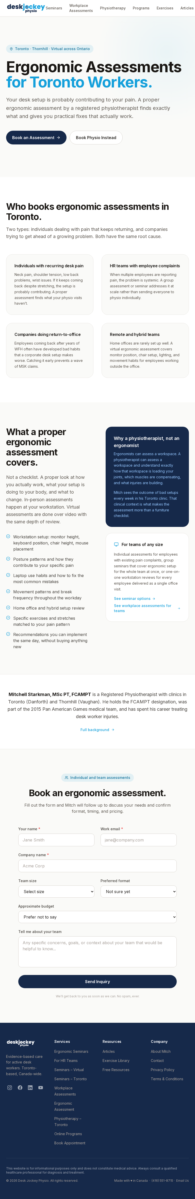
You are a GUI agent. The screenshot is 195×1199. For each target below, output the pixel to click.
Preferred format (115, 881)
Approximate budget (36, 906)
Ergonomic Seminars (71, 1051)
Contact (157, 1060)
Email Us (182, 1180)
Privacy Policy (162, 1070)
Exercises (165, 8)
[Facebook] (20, 1087)
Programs (141, 8)
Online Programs (68, 1134)
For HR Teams (66, 1060)
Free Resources (116, 1070)
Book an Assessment (33, 137)
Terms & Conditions (167, 1079)
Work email (112, 829)
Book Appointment (69, 1143)
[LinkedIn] (30, 1087)
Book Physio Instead (96, 137)
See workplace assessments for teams (142, 608)
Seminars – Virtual (69, 1070)
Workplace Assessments (81, 8)
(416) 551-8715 (162, 1180)
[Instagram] (9, 1087)
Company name (33, 855)
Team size (27, 881)
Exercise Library (116, 1060)
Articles (187, 8)
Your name (29, 829)
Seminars (54, 8)
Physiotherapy (113, 8)
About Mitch (161, 1051)
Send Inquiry (97, 981)
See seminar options (132, 598)
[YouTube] (40, 1087)
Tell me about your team (39, 931)
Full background (94, 730)
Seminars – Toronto (70, 1079)
